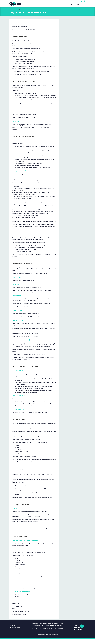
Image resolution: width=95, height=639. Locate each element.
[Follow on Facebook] (79, 1)
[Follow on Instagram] (82, 1)
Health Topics (50, 4)
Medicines (26, 4)
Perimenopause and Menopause (66, 4)
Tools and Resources (37, 4)
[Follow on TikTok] (84, 1)
